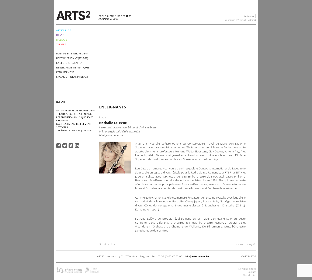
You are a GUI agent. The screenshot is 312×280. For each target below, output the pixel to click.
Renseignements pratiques (72, 67)
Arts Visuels (63, 30)
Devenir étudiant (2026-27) (72, 58)
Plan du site (249, 275)
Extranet (252, 19)
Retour (103, 117)
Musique (61, 39)
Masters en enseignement (72, 53)
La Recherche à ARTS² (69, 62)
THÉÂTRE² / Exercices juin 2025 (73, 130)
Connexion (230, 19)
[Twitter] (64, 145)
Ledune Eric (108, 244)
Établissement (65, 72)
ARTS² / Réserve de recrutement (75, 110)
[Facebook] (58, 145)
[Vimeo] (71, 145)
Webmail (242, 19)
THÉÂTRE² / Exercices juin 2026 (73, 113)
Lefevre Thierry (244, 244)
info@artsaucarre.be (197, 256)
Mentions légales (247, 268)
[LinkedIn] (77, 145)
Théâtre (61, 44)
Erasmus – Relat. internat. (72, 76)
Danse (60, 35)
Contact (252, 271)
